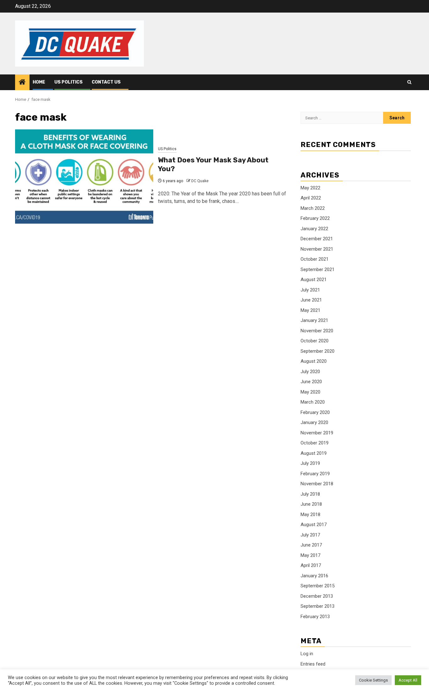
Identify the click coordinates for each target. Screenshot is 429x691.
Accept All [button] (408, 680)
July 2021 (310, 290)
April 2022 (311, 198)
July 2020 (310, 371)
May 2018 (310, 514)
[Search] (409, 82)
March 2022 (313, 208)
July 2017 (310, 535)
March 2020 (313, 402)
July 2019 (310, 463)
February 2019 (315, 473)
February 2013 (315, 616)
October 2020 (315, 341)
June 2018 (311, 504)
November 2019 (317, 433)
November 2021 (317, 249)
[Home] (22, 82)
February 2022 (315, 218)
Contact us (106, 82)
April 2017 (311, 565)
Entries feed (313, 664)
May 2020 (310, 392)
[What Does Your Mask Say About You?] (84, 176)
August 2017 (314, 524)
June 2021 (311, 300)
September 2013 (317, 606)
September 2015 (317, 586)
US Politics (68, 82)
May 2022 (310, 188)
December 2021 (317, 239)
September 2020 (317, 351)
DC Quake (200, 181)
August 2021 (314, 279)
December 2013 (317, 596)
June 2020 (311, 381)
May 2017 (310, 555)
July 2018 (310, 494)
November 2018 (317, 484)
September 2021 (317, 269)
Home (39, 82)
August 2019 (314, 453)
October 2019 (315, 443)
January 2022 (314, 228)
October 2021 (315, 259)
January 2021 (314, 320)
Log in (307, 653)
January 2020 (314, 422)
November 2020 (317, 331)
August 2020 (314, 361)
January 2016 (314, 576)
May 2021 (310, 310)
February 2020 (315, 412)
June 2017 (311, 545)
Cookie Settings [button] (373, 680)
